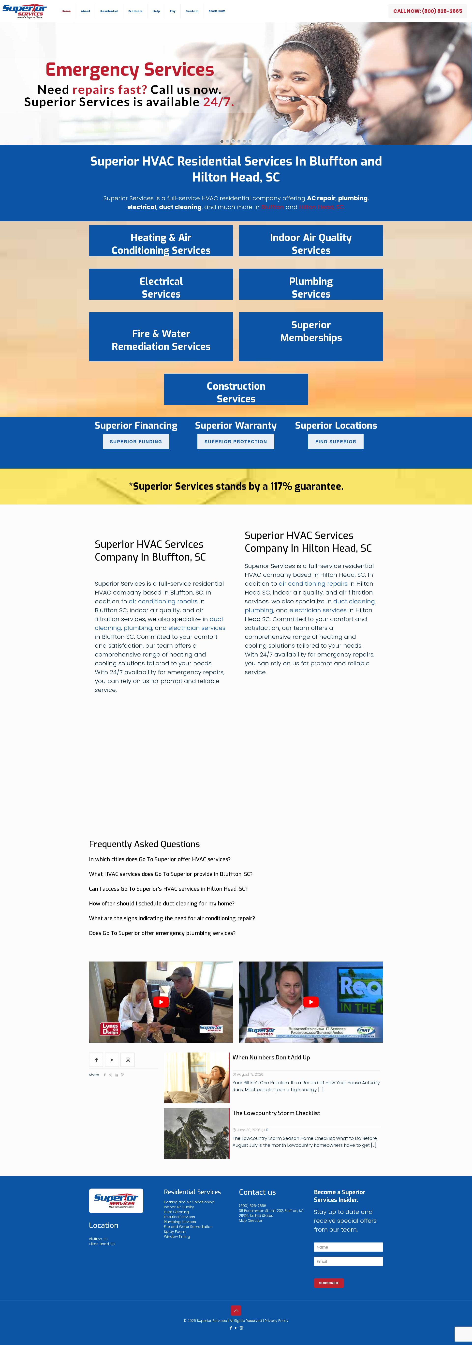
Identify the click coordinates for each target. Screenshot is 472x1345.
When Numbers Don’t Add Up (271, 1057)
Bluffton (272, 207)
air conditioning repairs (163, 601)
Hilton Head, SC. (322, 207)
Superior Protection (236, 441)
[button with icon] (96, 1060)
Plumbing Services (180, 1221)
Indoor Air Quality (179, 1207)
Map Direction (251, 1220)
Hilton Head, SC (102, 1243)
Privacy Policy (276, 1320)
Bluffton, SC (98, 1239)
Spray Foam (174, 1231)
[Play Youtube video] (161, 1002)
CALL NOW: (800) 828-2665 (427, 11)
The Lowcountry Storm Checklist (276, 1112)
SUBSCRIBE (329, 1283)
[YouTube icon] (236, 1327)
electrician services (196, 628)
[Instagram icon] (241, 1327)
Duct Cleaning (176, 1211)
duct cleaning (354, 601)
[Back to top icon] (236, 1310)
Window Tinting (177, 1236)
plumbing (138, 628)
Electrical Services (179, 1216)
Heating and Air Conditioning (189, 1202)
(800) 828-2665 (252, 1205)
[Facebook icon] (231, 1327)
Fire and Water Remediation (188, 1226)
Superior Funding (136, 441)
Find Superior (335, 441)
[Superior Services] (24, 11)
